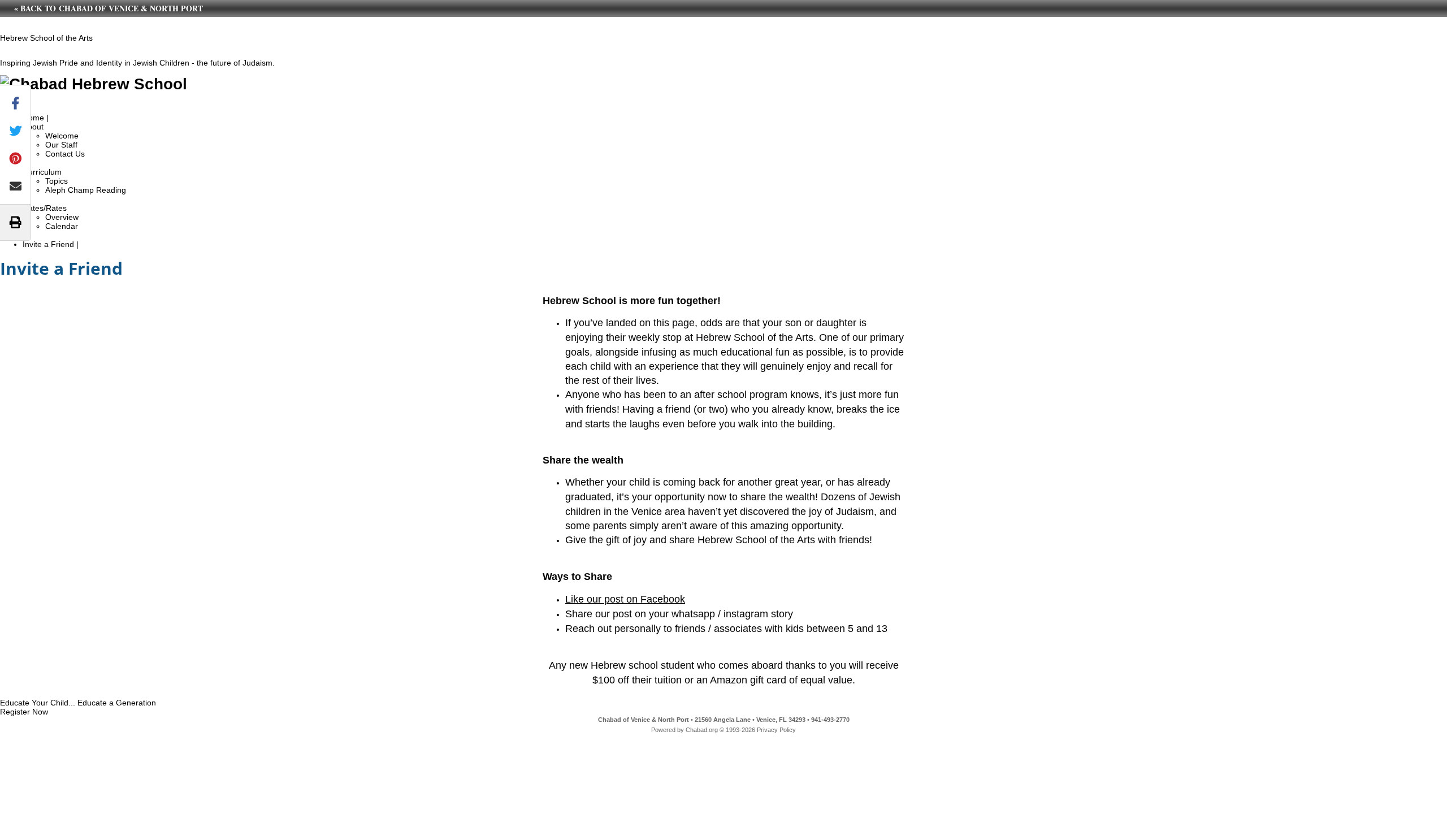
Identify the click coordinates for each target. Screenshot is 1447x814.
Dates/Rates (45, 208)
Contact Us (65, 153)
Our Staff (61, 144)
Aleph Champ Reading (85, 189)
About (33, 126)
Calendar (61, 226)
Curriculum (42, 171)
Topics (56, 180)
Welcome (62, 135)
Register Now (24, 711)
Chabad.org (702, 729)
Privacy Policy (776, 729)
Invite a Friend (48, 244)
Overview (62, 217)
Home (33, 117)
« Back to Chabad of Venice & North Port (108, 8)
